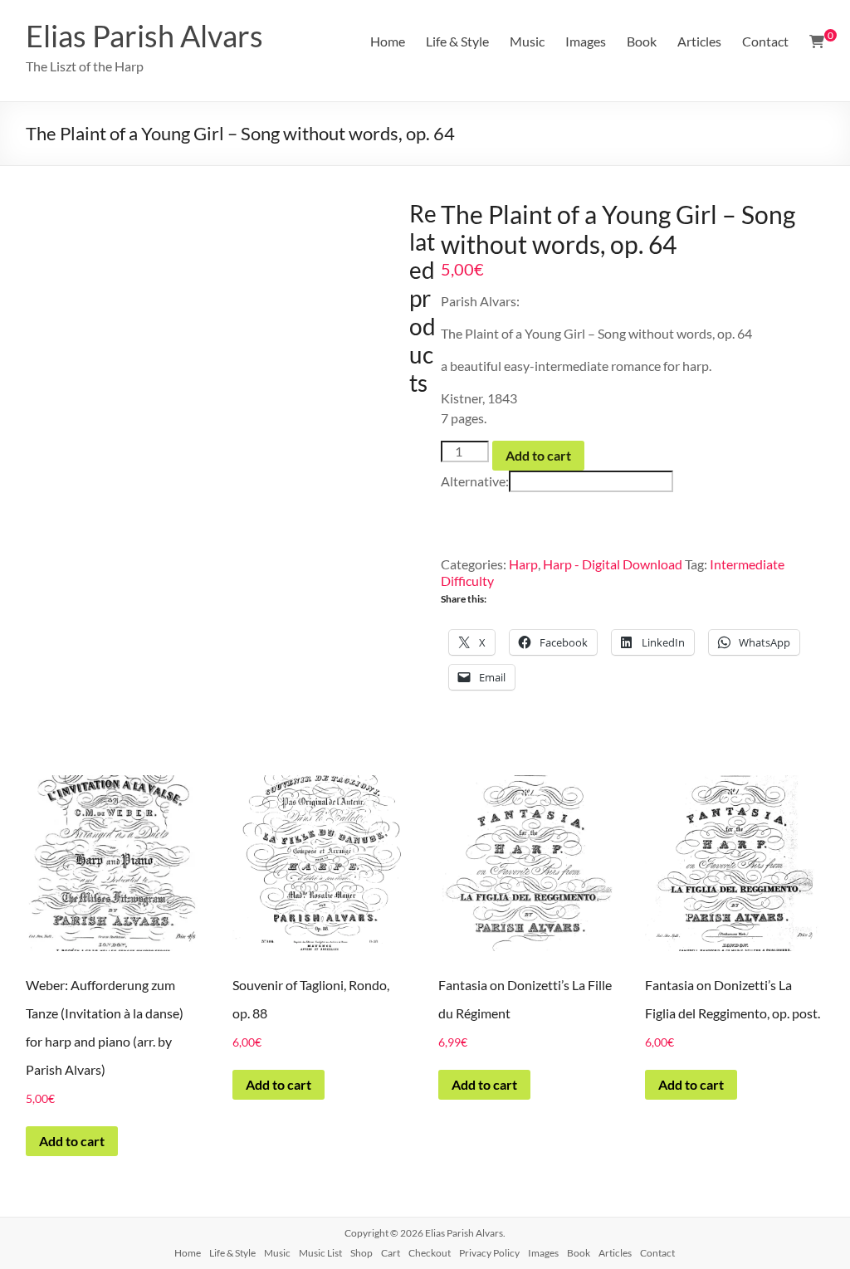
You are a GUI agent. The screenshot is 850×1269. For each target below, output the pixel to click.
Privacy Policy (489, 1253)
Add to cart (538, 455)
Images (585, 41)
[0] (816, 41)
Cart (390, 1253)
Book (642, 41)
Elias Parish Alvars (144, 35)
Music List (320, 1253)
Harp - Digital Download (612, 564)
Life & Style (457, 41)
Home (387, 41)
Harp (523, 564)
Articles (699, 41)
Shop (361, 1253)
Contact (765, 41)
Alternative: (475, 481)
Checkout (429, 1253)
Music (527, 41)
